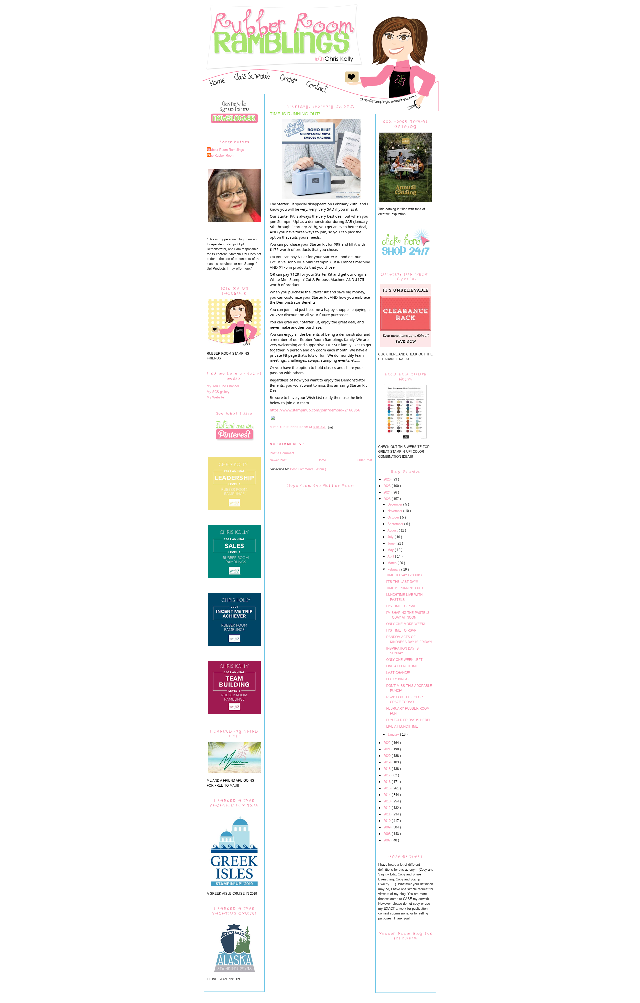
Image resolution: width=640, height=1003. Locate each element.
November (395, 511)
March (393, 563)
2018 (388, 769)
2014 (388, 795)
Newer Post (278, 460)
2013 (388, 801)
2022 (388, 743)
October (394, 517)
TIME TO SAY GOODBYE (405, 575)
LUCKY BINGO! (398, 679)
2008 (388, 834)
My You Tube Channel (223, 386)
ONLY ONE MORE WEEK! (405, 624)
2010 (388, 821)
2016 (388, 782)
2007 (388, 840)
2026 (388, 479)
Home (322, 460)
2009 (388, 827)
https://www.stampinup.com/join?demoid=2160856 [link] (315, 409)
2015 (388, 788)
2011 (388, 814)
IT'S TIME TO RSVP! (402, 606)
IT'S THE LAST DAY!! (402, 582)
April (391, 556)
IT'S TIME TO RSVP (401, 630)
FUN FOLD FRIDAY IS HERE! (408, 720)
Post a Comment (282, 453)
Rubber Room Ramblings (226, 150)
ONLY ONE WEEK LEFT (404, 660)
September (396, 524)
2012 (388, 808)
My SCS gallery (218, 392)
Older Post (364, 460)
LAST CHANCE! (398, 673)
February (394, 569)
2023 (388, 499)
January (394, 734)
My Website (215, 397)
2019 (388, 762)
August (393, 530)
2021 (388, 749)
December (395, 504)
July (391, 537)
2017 (388, 775)
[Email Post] (330, 427)
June (392, 543)
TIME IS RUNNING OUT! (404, 588)
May (391, 550)
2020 (388, 756)
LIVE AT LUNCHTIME (402, 666)
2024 (388, 492)
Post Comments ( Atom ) (308, 469)
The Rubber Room (221, 155)
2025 (388, 486)
